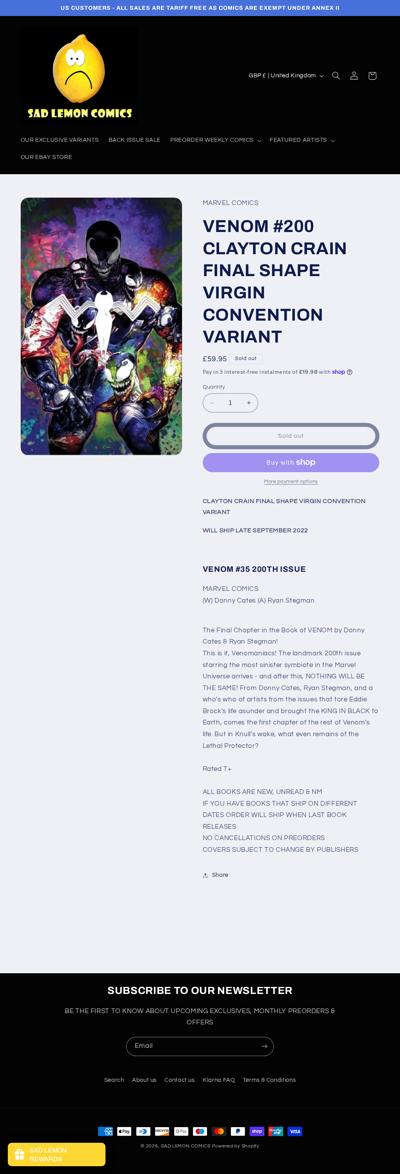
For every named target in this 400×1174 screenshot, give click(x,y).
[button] (215, 140)
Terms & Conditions (269, 1080)
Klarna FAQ (219, 1080)
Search (114, 1080)
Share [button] (220, 875)
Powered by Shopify (235, 1146)
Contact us (179, 1080)
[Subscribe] (264, 1046)
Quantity (214, 387)
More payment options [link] (291, 481)
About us (144, 1080)
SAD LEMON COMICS (186, 1146)
